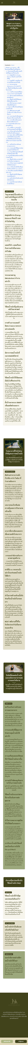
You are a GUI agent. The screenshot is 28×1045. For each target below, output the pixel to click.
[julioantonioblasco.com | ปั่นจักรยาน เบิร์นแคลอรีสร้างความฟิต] (14, 2)
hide (13, 65)
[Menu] (2, 3)
